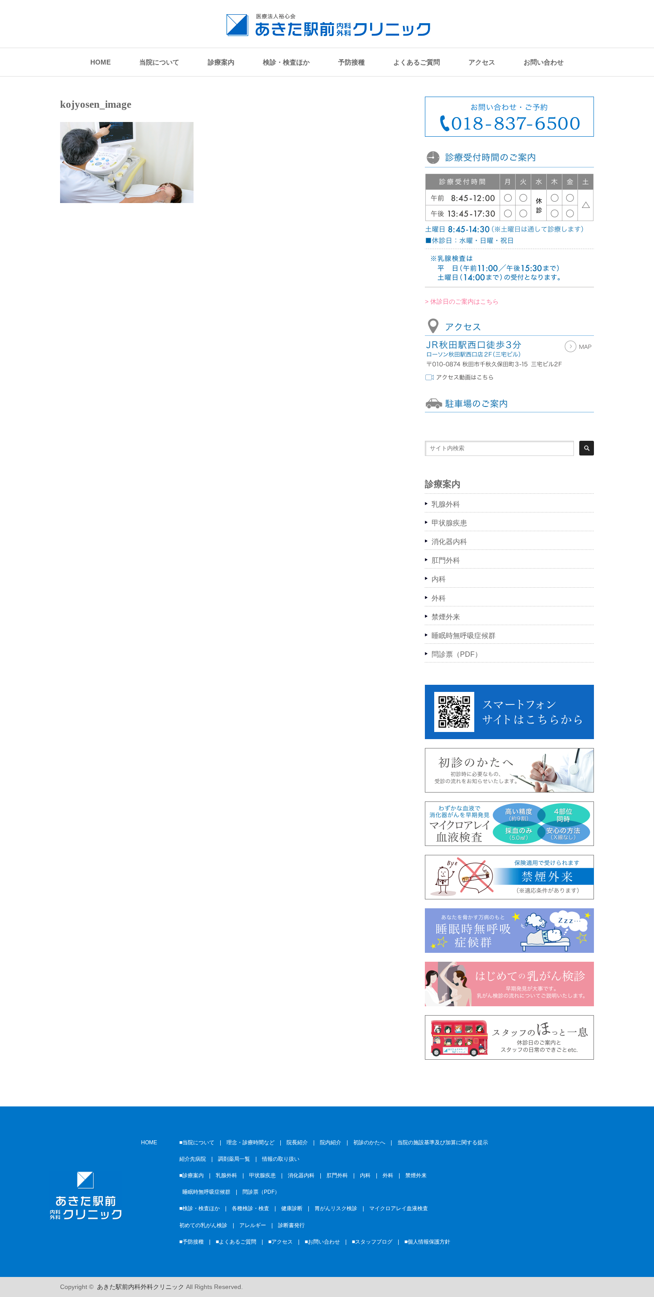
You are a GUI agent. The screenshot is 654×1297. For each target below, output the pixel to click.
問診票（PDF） (457, 654)
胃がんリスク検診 (336, 1208)
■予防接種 (191, 1242)
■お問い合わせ (322, 1242)
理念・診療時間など (250, 1142)
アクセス (481, 62)
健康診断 (292, 1208)
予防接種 (351, 62)
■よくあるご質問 (236, 1242)
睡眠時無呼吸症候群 (464, 635)
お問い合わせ (544, 62)
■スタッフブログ (372, 1242)
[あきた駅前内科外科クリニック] (328, 32)
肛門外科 (446, 560)
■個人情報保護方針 (427, 1242)
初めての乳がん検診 (203, 1225)
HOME (100, 62)
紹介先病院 (192, 1159)
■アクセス (280, 1242)
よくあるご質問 (416, 62)
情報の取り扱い (280, 1159)
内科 (439, 579)
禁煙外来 (446, 617)
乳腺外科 (446, 504)
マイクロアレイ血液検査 (398, 1208)
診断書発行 (291, 1225)
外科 (439, 598)
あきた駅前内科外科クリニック (140, 1286)
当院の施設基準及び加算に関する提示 (442, 1142)
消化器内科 (449, 541)
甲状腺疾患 (449, 523)
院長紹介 (297, 1142)
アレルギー (252, 1225)
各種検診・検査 (250, 1208)
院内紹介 (330, 1142)
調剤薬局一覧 (234, 1159)
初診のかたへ (369, 1142)
